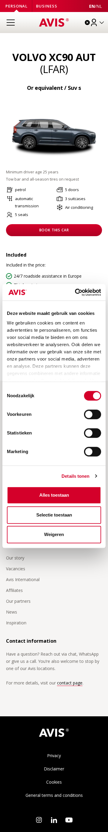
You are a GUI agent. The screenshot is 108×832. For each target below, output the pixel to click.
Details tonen (75, 476)
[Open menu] (10, 22)
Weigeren (54, 534)
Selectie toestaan (54, 514)
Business (46, 6)
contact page (69, 683)
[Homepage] (54, 22)
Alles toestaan (54, 495)
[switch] (92, 414)
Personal (16, 6)
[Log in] (97, 22)
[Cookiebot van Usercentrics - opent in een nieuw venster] (76, 292)
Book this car (54, 230)
